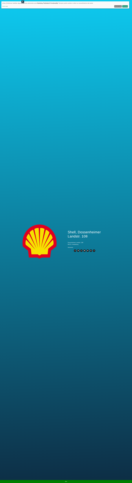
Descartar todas (118, 6)
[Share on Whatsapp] (81, 250)
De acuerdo (125, 6)
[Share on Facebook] (75, 250)
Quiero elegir (5, 6)
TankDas (27, 2)
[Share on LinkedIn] (91, 250)
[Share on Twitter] (78, 250)
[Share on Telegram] (84, 250)
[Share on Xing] (94, 250)
